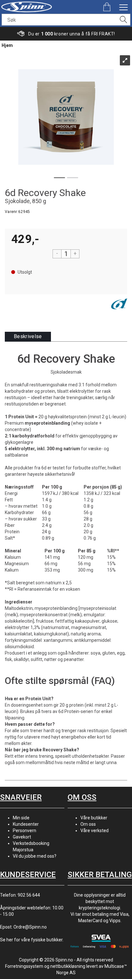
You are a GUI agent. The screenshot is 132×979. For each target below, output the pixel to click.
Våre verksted (94, 830)
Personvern (24, 830)
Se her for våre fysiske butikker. (31, 939)
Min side (21, 817)
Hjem (7, 45)
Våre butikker (93, 817)
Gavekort (22, 836)
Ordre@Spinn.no (30, 927)
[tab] (28, 337)
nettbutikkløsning (67, 966)
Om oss (88, 824)
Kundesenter (26, 824)
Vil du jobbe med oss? (34, 856)
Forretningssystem (24, 966)
